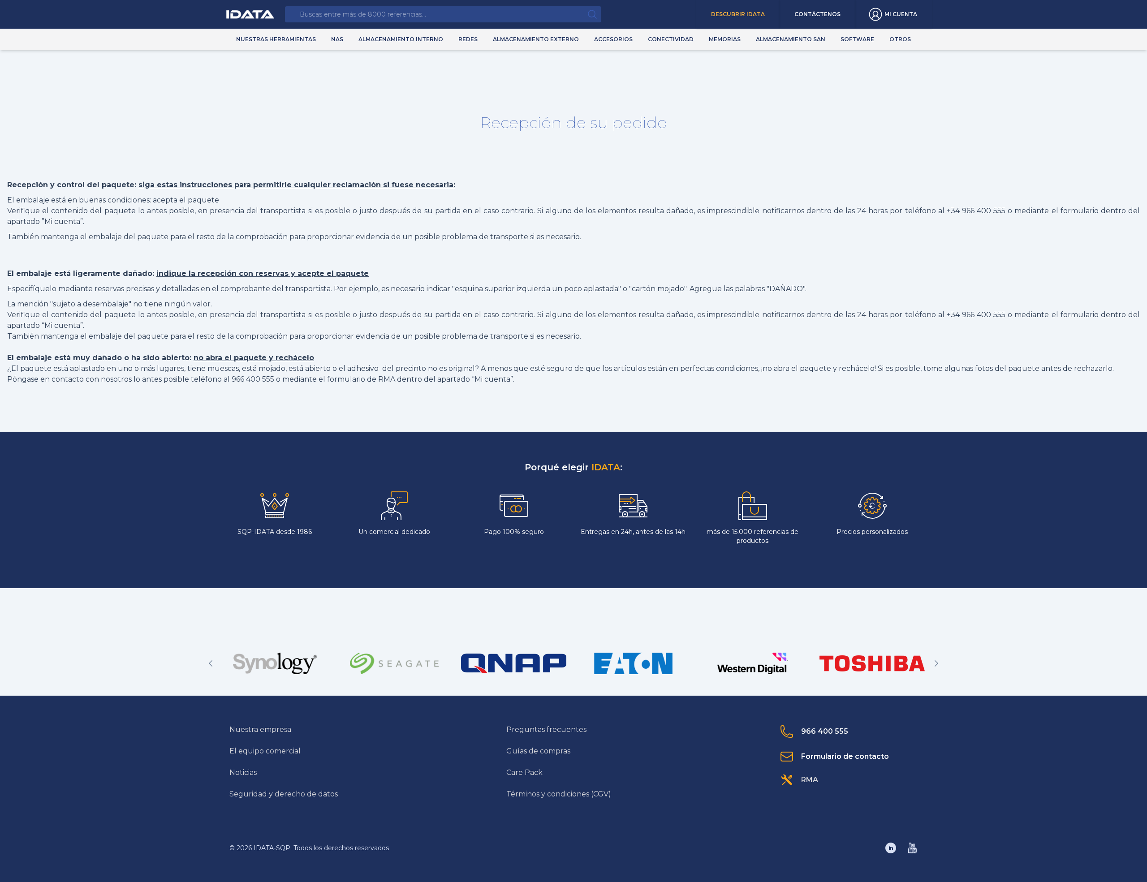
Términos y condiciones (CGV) (558, 794)
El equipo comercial (265, 751)
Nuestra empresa (260, 729)
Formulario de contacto (845, 756)
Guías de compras (538, 751)
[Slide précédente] (210, 663)
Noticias (243, 772)
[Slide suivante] (936, 663)
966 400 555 (824, 731)
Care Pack (524, 772)
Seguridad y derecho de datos (283, 794)
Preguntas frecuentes (546, 729)
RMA (809, 779)
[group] (275, 663)
